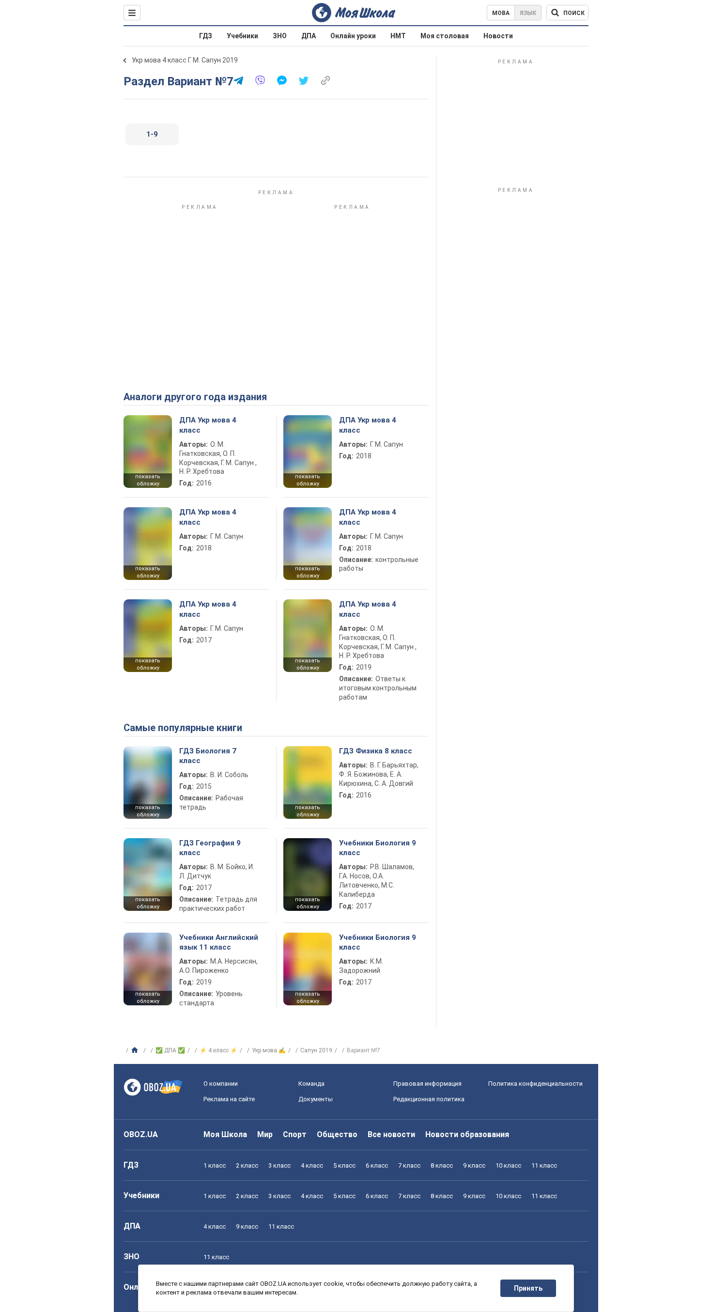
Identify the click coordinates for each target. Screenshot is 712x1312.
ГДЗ (205, 36)
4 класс (312, 1165)
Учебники (242, 36)
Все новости (391, 1134)
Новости (498, 36)
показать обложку (147, 480)
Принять (528, 1288)
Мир (265, 1134)
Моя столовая (444, 36)
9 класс (474, 1165)
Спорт (295, 1134)
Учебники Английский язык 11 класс (218, 942)
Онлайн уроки (353, 36)
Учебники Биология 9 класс (377, 848)
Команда (311, 1083)
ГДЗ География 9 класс (210, 848)
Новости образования (467, 1134)
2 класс (247, 1165)
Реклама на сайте (229, 1099)
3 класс (279, 1165)
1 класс (214, 1165)
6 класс (377, 1165)
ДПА (308, 36)
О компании (220, 1083)
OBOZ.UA (141, 1134)
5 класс (344, 1165)
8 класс (442, 1165)
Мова (501, 13)
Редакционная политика (428, 1099)
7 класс (409, 1165)
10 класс (508, 1165)
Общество (337, 1134)
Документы (315, 1099)
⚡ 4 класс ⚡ (218, 1050)
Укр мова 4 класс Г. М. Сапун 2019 (185, 60)
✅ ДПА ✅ (170, 1050)
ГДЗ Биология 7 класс (207, 756)
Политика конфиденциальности (535, 1083)
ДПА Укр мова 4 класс (207, 425)
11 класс (544, 1165)
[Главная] (136, 1050)
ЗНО (280, 36)
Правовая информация (427, 1083)
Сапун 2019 (316, 1050)
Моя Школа (225, 1134)
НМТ (398, 36)
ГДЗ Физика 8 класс (375, 751)
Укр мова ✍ (269, 1050)
